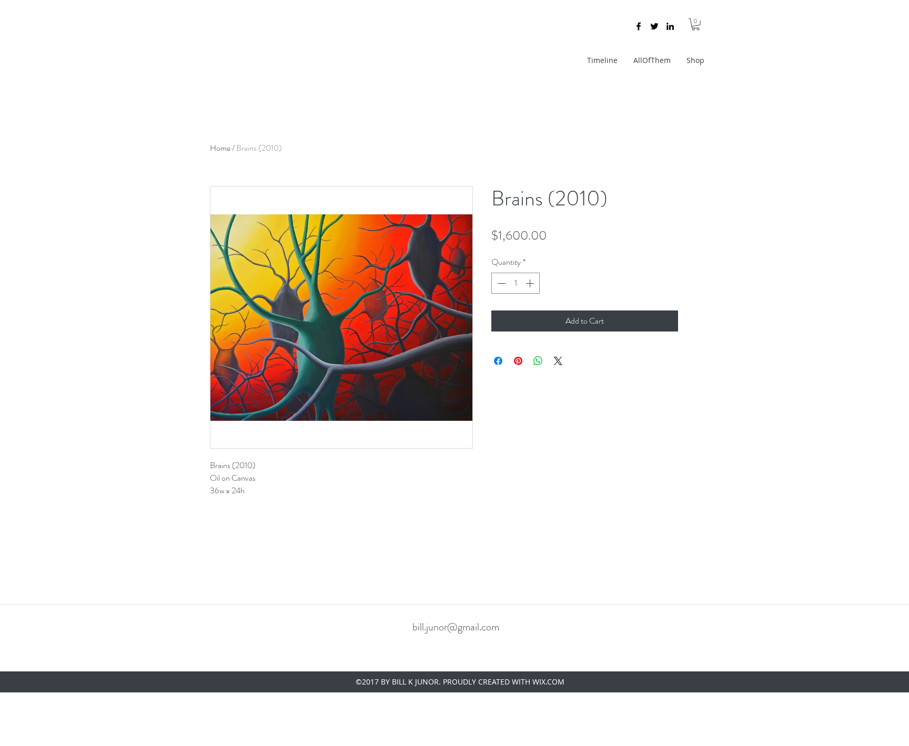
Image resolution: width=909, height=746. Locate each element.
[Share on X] (558, 361)
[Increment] (530, 283)
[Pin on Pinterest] (518, 361)
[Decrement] (500, 283)
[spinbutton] (515, 283)
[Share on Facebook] (498, 361)
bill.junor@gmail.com (455, 627)
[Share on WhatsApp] (538, 361)
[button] (696, 24)
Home (220, 148)
